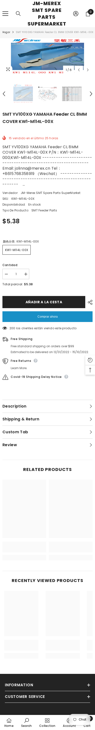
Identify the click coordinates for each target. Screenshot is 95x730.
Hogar (6, 32)
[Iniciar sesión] (76, 13)
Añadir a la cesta (44, 302)
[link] (24, 547)
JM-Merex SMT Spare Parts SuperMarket (50, 193)
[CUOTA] (89, 302)
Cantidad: (10, 265)
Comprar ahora (48, 316)
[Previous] (79, 70)
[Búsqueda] (18, 14)
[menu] (5, 14)
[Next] (88, 70)
